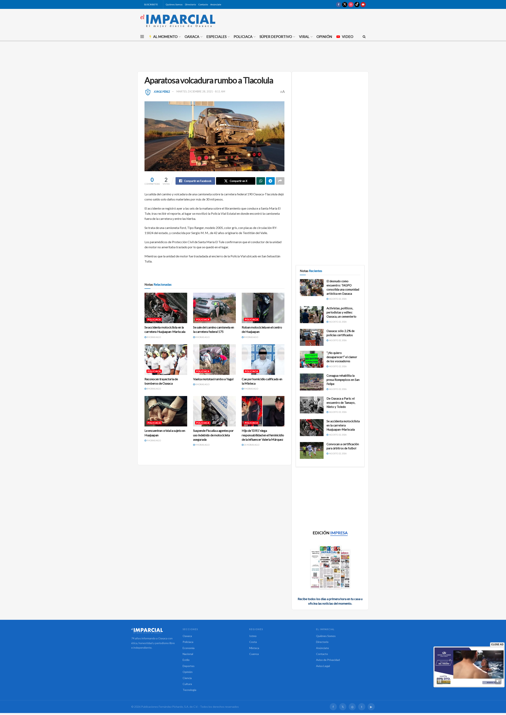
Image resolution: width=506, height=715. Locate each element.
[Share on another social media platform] (280, 181)
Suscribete (150, 4)
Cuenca (254, 654)
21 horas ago (251, 444)
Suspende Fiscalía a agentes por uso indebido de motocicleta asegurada (213, 435)
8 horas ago (153, 337)
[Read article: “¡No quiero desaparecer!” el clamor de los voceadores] (312, 359)
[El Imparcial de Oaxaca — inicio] (153, 631)
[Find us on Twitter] (344, 4)
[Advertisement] (253, 55)
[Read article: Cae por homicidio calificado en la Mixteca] (263, 359)
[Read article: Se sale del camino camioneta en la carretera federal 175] (214, 308)
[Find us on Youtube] (363, 4)
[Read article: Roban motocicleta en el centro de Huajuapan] (263, 308)
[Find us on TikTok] (357, 4)
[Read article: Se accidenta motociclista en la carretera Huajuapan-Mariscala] (165, 308)
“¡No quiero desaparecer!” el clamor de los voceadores (342, 357)
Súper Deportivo (276, 36)
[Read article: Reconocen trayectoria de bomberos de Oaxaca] (165, 359)
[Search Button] (364, 36)
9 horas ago (251, 388)
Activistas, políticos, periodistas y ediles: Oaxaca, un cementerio (341, 312)
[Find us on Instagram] (350, 4)
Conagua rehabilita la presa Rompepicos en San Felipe (343, 380)
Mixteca (254, 648)
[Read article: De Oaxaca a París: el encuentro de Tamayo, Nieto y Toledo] (312, 404)
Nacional (188, 654)
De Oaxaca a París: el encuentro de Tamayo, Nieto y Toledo (341, 402)
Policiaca (243, 36)
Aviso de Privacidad (328, 659)
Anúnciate (215, 4)
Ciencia (187, 678)
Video (347, 36)
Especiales (216, 36)
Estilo (186, 659)
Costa (253, 642)
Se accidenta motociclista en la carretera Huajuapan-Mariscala (343, 425)
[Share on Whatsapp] (260, 181)
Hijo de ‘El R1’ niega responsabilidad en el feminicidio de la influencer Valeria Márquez (263, 435)
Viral (304, 36)
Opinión (324, 36)
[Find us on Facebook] (338, 4)
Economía (188, 648)
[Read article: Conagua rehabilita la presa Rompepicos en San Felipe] (312, 381)
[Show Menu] (142, 36)
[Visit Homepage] (177, 21)
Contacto (203, 4)
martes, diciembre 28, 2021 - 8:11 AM (201, 91)
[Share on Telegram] (270, 181)
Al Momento (165, 36)
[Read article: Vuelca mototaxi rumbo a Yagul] (214, 359)
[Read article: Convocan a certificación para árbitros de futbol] (312, 450)
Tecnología (189, 689)
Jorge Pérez (162, 91)
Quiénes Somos (174, 4)
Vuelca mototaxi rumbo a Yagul (213, 379)
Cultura (187, 684)
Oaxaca (192, 36)
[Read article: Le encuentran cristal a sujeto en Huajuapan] (165, 411)
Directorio (190, 4)
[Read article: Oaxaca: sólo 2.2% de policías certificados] (312, 337)
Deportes (188, 666)
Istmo (253, 636)
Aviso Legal (323, 666)
